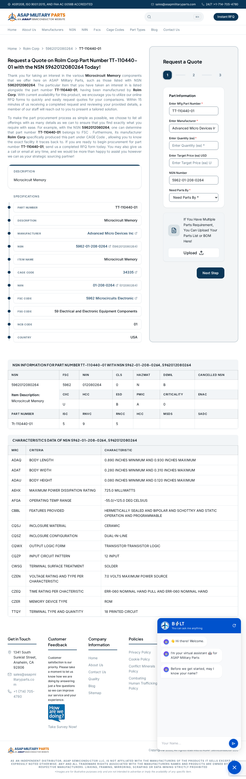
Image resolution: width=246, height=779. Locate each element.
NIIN (85, 30)
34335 (128, 272)
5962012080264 (59, 48)
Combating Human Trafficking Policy (143, 683)
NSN (72, 30)
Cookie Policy (139, 659)
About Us (29, 30)
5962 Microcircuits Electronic (110, 298)
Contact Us (171, 30)
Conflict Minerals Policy (142, 668)
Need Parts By (180, 190)
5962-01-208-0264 (91, 246)
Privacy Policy (140, 652)
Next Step (211, 273)
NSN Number (178, 173)
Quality (93, 679)
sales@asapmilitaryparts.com (175, 4)
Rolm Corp (31, 48)
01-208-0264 (104, 285)
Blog (154, 30)
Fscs (97, 30)
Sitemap (94, 693)
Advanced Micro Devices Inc (110, 233)
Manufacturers (52, 30)
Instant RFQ (225, 17)
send (234, 743)
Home (12, 30)
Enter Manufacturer (183, 121)
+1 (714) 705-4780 (23, 693)
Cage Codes (115, 30)
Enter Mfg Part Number (186, 103)
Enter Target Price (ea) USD (188, 155)
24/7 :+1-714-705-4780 (222, 4)
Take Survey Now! (62, 727)
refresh (234, 625)
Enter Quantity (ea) (183, 138)
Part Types (137, 30)
